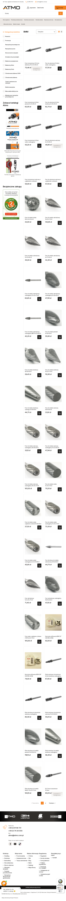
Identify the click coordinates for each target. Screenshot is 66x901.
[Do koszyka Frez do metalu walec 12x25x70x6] (60, 489)
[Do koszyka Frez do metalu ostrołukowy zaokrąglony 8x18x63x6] (60, 299)
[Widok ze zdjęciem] (59, 31)
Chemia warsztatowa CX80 (12, 73)
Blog (29, 860)
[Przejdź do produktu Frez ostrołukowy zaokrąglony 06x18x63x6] (53, 584)
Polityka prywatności (42, 863)
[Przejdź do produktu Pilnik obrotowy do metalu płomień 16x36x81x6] (33, 736)
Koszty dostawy (44, 858)
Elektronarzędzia (10, 87)
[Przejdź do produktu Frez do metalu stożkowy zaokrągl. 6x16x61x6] (33, 393)
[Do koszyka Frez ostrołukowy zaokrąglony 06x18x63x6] (60, 604)
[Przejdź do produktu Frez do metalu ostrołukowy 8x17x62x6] (53, 241)
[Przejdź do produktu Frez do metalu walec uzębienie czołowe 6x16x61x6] (33, 508)
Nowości (7, 36)
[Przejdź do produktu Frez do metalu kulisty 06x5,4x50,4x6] (33, 203)
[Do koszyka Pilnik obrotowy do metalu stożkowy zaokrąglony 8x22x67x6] (60, 756)
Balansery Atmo (9, 65)
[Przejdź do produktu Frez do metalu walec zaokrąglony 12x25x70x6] (53, 508)
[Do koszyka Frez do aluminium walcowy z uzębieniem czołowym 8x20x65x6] (60, 185)
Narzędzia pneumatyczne (12, 44)
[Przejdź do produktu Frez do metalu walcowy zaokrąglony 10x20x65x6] (53, 431)
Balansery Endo (9, 69)
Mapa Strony (31, 867)
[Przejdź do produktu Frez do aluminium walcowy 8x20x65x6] (53, 126)
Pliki (29, 858)
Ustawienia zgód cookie (44, 874)
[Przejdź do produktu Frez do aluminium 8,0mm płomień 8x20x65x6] (33, 88)
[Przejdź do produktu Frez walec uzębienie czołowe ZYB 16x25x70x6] (33, 622)
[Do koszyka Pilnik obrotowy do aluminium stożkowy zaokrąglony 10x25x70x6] (39, 718)
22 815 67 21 (30, 1)
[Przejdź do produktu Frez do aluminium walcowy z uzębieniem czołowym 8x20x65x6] (53, 165)
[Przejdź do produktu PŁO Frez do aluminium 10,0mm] (53, 774)
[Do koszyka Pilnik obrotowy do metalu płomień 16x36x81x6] (39, 756)
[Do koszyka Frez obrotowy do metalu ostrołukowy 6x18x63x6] (60, 565)
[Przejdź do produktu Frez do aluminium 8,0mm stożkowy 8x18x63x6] (53, 88)
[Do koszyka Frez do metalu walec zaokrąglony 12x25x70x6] (60, 527)
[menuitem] (6, 20)
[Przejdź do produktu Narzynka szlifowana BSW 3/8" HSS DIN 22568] (33, 660)
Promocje (8, 40)
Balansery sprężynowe (11, 61)
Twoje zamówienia (21, 860)
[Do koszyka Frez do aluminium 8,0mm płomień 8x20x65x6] (39, 108)
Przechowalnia (20, 856)
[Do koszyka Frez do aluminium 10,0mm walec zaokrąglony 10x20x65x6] (60, 68)
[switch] (60, 891)
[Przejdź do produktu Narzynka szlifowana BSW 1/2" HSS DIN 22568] (53, 622)
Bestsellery (7, 860)
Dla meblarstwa (8, 863)
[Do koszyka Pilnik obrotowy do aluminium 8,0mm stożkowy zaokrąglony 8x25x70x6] (60, 680)
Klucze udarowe (9, 865)
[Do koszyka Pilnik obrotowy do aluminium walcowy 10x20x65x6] (60, 718)
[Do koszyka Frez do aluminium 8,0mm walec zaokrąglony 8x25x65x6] (39, 146)
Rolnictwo (7, 858)
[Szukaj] (60, 13)
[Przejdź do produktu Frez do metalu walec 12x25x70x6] (53, 470)
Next (59, 816)
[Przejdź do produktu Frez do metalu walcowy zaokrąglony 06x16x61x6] (33, 431)
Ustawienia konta (21, 858)
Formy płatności (44, 860)
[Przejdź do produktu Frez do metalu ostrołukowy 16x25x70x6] (53, 203)
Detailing (6, 856)
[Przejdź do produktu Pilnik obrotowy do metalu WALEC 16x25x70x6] (33, 774)
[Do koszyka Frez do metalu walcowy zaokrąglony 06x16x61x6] (39, 451)
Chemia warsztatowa (11, 77)
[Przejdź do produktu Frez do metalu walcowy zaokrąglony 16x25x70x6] (33, 470)
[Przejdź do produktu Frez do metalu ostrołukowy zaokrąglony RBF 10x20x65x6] (33, 317)
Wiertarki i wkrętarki (6, 868)
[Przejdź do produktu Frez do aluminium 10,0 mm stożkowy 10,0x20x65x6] (33, 49)
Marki (30, 863)
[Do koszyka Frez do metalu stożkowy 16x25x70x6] (60, 375)
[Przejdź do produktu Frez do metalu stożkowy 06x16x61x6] (33, 355)
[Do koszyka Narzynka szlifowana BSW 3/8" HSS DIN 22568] (39, 680)
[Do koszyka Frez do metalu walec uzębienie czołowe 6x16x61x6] (39, 527)
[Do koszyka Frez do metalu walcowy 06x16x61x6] (60, 413)
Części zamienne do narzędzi (11, 82)
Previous (6, 816)
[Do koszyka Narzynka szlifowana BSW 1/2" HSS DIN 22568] (60, 642)
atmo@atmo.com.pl (42, 1)
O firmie (30, 856)
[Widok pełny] (61, 31)
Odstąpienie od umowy (44, 871)
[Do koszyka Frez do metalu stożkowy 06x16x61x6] (39, 375)
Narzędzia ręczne (10, 48)
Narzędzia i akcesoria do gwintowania (7, 876)
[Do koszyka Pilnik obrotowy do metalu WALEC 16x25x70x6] (39, 794)
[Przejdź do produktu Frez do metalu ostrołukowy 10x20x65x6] (33, 241)
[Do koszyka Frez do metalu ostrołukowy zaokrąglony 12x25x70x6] (39, 299)
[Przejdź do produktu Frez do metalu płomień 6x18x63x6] (53, 317)
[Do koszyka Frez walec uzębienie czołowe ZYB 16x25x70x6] (39, 642)
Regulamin (43, 856)
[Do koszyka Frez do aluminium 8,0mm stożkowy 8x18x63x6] (60, 108)
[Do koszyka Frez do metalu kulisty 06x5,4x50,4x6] (39, 223)
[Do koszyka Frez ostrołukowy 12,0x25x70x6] (39, 604)
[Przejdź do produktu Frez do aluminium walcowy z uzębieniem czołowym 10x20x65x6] (33, 165)
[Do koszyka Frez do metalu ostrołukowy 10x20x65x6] (39, 261)
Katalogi (30, 865)
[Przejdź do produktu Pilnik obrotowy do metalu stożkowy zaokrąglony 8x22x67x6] (53, 736)
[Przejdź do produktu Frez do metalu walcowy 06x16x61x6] (53, 393)
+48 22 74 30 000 (15, 831)
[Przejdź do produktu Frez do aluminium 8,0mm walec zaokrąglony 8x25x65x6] (33, 126)
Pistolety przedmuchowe (7, 872)
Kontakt (55, 857)
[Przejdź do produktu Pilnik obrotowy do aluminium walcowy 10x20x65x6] (53, 698)
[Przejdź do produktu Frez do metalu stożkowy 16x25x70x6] (53, 355)
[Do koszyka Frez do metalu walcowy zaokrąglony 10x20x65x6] (60, 451)
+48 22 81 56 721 (14, 828)
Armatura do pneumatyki (12, 57)
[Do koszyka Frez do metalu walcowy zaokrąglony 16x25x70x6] (39, 489)
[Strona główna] (11, 7)
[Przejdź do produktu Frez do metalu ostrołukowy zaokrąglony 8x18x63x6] (53, 279)
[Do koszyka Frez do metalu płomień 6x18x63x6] (60, 337)
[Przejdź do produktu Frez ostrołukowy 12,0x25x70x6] (33, 584)
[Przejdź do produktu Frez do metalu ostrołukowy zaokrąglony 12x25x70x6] (33, 279)
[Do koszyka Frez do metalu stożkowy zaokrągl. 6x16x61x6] (39, 413)
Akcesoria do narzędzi (11, 53)
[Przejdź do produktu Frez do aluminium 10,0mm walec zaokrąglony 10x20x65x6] (53, 49)
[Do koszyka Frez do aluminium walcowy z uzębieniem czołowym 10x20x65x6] (39, 185)
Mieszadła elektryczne (11, 91)
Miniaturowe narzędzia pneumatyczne (11, 96)
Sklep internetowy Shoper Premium (10, 897)
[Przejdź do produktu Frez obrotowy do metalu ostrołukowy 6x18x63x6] (53, 546)
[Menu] (63, 879)
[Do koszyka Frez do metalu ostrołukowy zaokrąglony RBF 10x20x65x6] (39, 337)
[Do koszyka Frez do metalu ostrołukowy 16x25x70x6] (60, 223)
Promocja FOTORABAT (42, 867)
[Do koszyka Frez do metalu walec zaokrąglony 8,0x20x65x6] (39, 565)
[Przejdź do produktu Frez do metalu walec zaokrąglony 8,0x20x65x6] (33, 546)
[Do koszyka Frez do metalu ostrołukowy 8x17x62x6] (60, 261)
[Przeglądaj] (12, 117)
